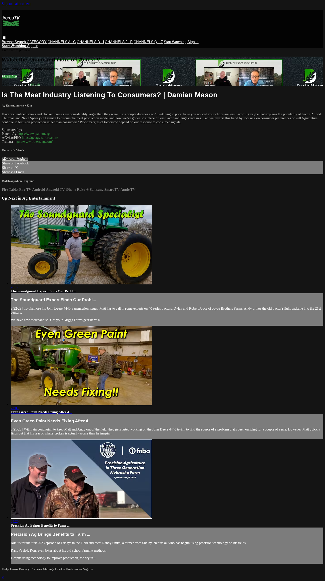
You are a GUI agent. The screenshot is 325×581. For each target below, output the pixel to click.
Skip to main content (16, 4)
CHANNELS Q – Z (148, 42)
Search (21, 42)
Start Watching (175, 42)
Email (24, 159)
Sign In (32, 46)
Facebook (9, 159)
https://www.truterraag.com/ (33, 141)
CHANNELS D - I (90, 42)
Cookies (37, 569)
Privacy (25, 569)
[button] (4, 37)
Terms (14, 569)
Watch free (9, 76)
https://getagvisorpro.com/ (40, 137)
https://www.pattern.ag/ (33, 133)
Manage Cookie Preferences (63, 569)
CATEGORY (37, 42)
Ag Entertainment (13, 105)
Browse (8, 42)
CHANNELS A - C (62, 42)
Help (6, 569)
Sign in (193, 42)
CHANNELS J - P (119, 42)
